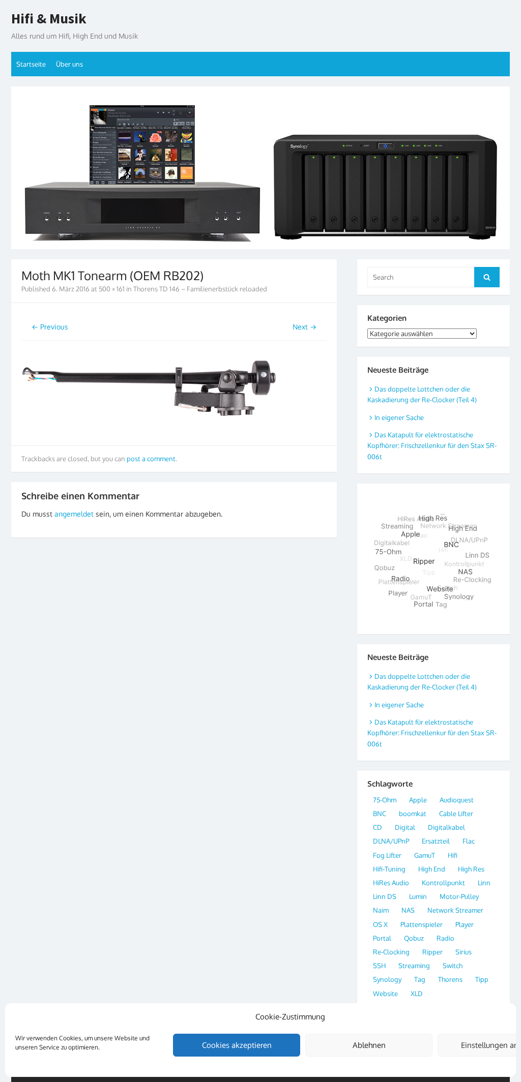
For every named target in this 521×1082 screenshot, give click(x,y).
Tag (419, 979)
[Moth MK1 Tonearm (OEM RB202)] (148, 429)
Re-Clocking (391, 952)
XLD (417, 993)
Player (464, 924)
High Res (471, 869)
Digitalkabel (446, 827)
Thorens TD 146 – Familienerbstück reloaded (200, 289)
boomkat (412, 813)
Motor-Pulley (459, 896)
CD (377, 827)
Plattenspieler (421, 924)
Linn (484, 883)
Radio (445, 938)
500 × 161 (112, 289)
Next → (304, 326)
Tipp (481, 979)
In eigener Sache (399, 417)
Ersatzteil (436, 841)
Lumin (418, 896)
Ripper (432, 952)
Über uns (69, 64)
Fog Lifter (387, 855)
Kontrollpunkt (443, 883)
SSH (379, 965)
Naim (381, 910)
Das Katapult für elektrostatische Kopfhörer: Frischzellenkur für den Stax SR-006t (432, 446)
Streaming (414, 965)
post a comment (151, 459)
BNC (379, 813)
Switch (452, 965)
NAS (408, 910)
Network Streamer (455, 910)
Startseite (31, 64)
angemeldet (74, 513)
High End (431, 869)
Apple (418, 800)
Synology (387, 979)
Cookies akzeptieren (237, 1045)
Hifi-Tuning (389, 869)
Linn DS (384, 896)
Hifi (452, 855)
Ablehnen (369, 1045)
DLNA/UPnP (391, 841)
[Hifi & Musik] (260, 167)
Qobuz (414, 938)
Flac (468, 841)
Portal (382, 938)
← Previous (50, 326)
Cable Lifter (456, 813)
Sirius (463, 952)
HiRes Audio (391, 883)
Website (385, 993)
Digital (405, 827)
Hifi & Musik (48, 18)
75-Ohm (384, 800)
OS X (380, 924)
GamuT (424, 855)
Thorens (450, 979)
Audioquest (457, 800)
